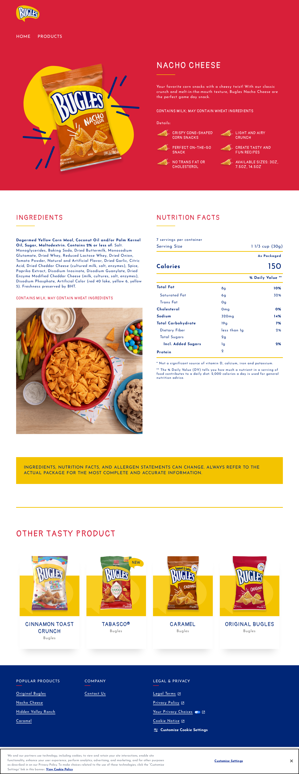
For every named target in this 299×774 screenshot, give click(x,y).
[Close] (291, 761)
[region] (149, 761)
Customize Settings (228, 761)
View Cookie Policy (59, 769)
